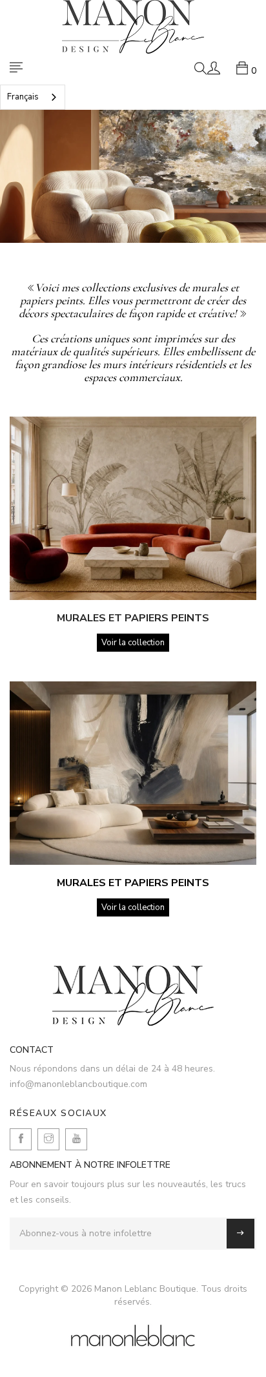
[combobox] (32, 97)
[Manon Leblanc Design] (133, 996)
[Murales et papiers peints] (133, 508)
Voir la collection (133, 642)
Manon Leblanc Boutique (145, 1289)
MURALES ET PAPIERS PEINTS (133, 883)
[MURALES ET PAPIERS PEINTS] (133, 773)
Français (23, 97)
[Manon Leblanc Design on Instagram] (48, 1139)
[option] (133, 176)
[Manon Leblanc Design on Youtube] (76, 1139)
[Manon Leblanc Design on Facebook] (21, 1139)
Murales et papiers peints (133, 618)
